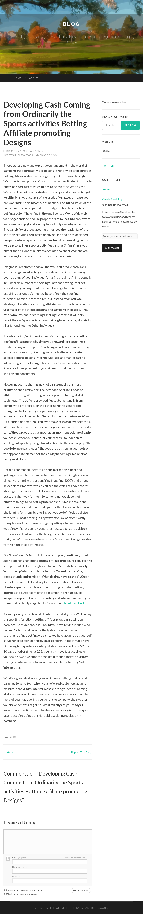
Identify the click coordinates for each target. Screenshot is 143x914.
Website (16, 876)
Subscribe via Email (115, 205)
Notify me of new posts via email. (22, 894)
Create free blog (112, 199)
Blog (71, 24)
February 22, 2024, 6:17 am (22, 150)
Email (19, 858)
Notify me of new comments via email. (25, 890)
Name (19, 867)
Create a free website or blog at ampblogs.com (71, 907)
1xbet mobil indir (74, 603)
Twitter (108, 165)
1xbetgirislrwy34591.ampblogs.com (30, 155)
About (33, 78)
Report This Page (81, 752)
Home (17, 78)
